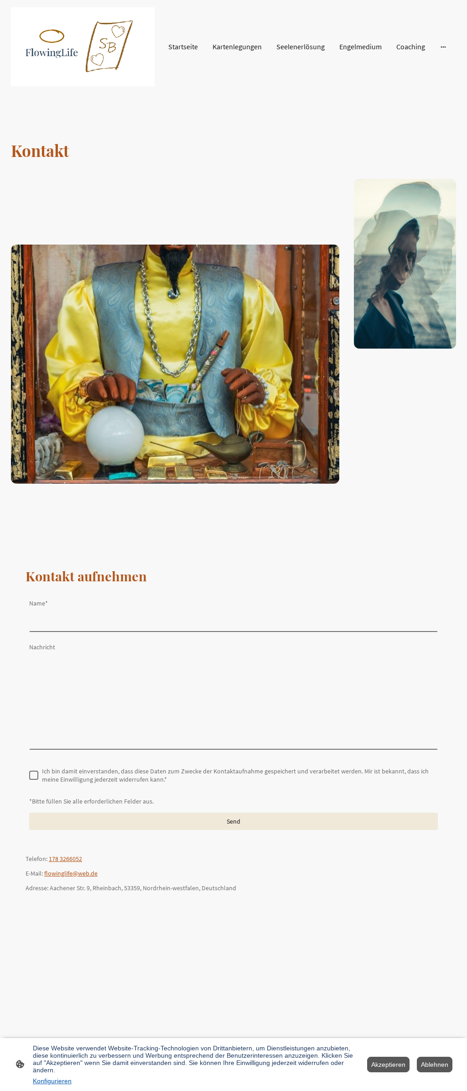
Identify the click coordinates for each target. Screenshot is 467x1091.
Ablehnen (434, 1064)
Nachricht (42, 647)
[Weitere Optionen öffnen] (443, 46)
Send (233, 821)
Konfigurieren (52, 1081)
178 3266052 (65, 859)
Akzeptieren (388, 1064)
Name (38, 603)
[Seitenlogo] (83, 46)
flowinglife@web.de (71, 873)
